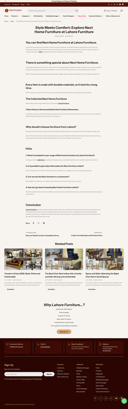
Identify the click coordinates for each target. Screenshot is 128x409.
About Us (7, 4)
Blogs (23, 4)
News (12, 21)
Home (6, 21)
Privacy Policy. (38, 379)
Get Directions (107, 350)
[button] (5, 1)
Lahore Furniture (14, 404)
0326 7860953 (45, 347)
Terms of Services (27, 379)
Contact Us (15, 4)
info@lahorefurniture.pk (16, 346)
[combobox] (53, 11)
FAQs (28, 4)
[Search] (77, 11)
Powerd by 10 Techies (27, 404)
